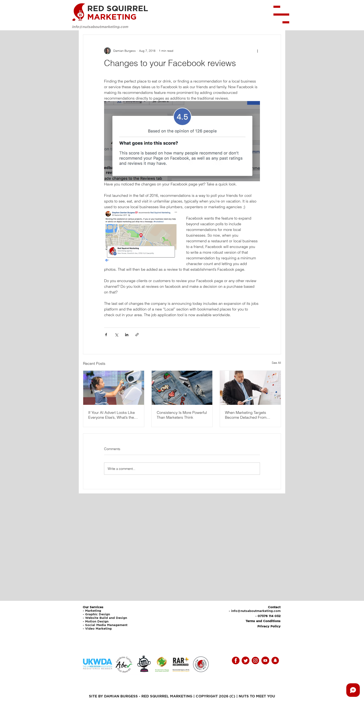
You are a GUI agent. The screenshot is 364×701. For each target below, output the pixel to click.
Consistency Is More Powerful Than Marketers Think (182, 415)
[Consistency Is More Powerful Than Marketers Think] (182, 388)
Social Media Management (106, 625)
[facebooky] (236, 660)
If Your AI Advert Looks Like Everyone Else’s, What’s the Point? (111, 415)
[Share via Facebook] (106, 335)
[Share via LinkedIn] (127, 335)
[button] (281, 14)
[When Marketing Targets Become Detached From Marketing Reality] (250, 388)
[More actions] (257, 50)
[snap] (275, 660)
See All (276, 363)
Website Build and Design (106, 618)
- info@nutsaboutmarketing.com (255, 611)
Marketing (93, 610)
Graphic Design (97, 614)
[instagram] (255, 660)
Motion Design (96, 621)
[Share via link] (137, 335)
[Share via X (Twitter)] (116, 335)
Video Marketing (98, 628)
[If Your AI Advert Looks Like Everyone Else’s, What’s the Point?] (113, 388)
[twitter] (245, 660)
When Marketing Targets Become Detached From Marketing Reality (245, 415)
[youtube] (265, 660)
